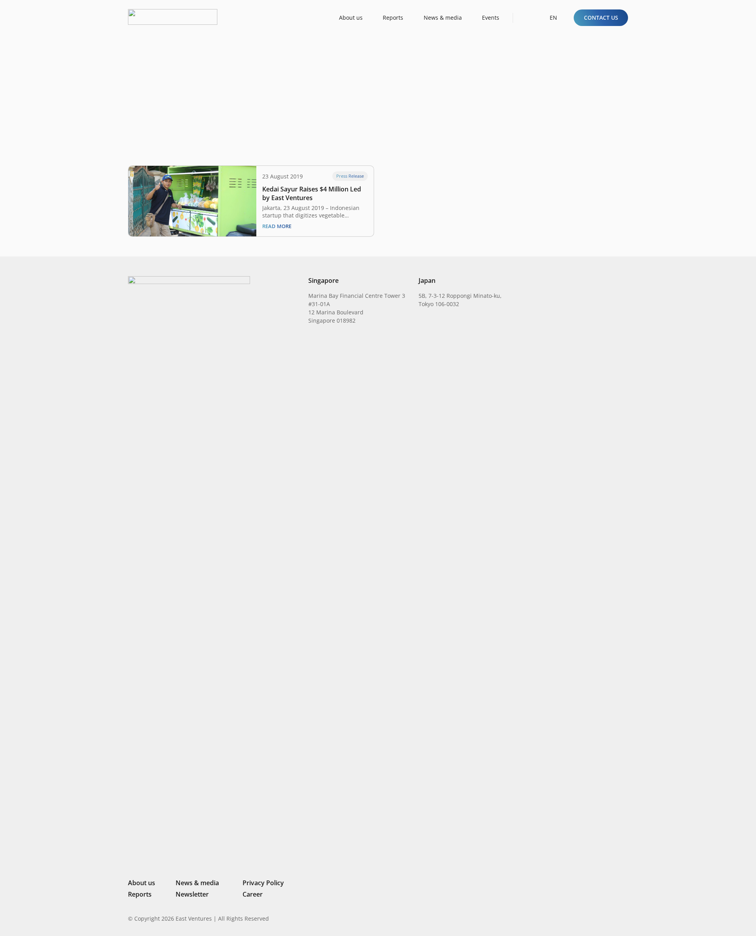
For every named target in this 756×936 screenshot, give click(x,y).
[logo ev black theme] (172, 17)
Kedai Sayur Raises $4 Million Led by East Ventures (311, 193)
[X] (598, 919)
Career (253, 894)
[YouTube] (625, 918)
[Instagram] (584, 918)
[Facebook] (612, 918)
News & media (197, 882)
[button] (526, 17)
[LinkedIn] (572, 918)
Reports (140, 894)
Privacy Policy (263, 882)
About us (141, 882)
